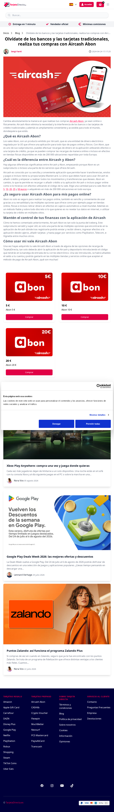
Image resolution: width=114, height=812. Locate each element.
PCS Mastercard (39, 735)
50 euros (22, 189)
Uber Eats (8, 768)
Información (65, 735)
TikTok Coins (10, 763)
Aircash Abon (77, 121)
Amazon (7, 701)
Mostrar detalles (98, 415)
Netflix (6, 735)
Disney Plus (9, 724)
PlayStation (9, 740)
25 (14, 189)
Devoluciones (94, 718)
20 (10, 189)
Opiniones (64, 741)
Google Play (9, 729)
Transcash (36, 746)
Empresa (91, 713)
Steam (6, 757)
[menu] (108, 4)
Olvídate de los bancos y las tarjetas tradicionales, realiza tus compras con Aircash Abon (68, 33)
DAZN (6, 718)
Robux (6, 746)
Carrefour (8, 713)
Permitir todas (93, 423)
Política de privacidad (70, 719)
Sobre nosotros (67, 724)
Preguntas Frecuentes (98, 707)
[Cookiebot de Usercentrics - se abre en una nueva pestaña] (98, 386)
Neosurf (35, 729)
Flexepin (35, 718)
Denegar (56, 423)
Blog (17, 33)
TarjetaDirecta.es (14, 802)
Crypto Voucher (39, 713)
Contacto (92, 701)
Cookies (63, 730)
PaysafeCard (37, 740)
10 (7, 189)
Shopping (8, 752)
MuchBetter (37, 724)
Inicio (6, 33)
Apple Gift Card (11, 707)
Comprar (29, 317)
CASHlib (35, 707)
